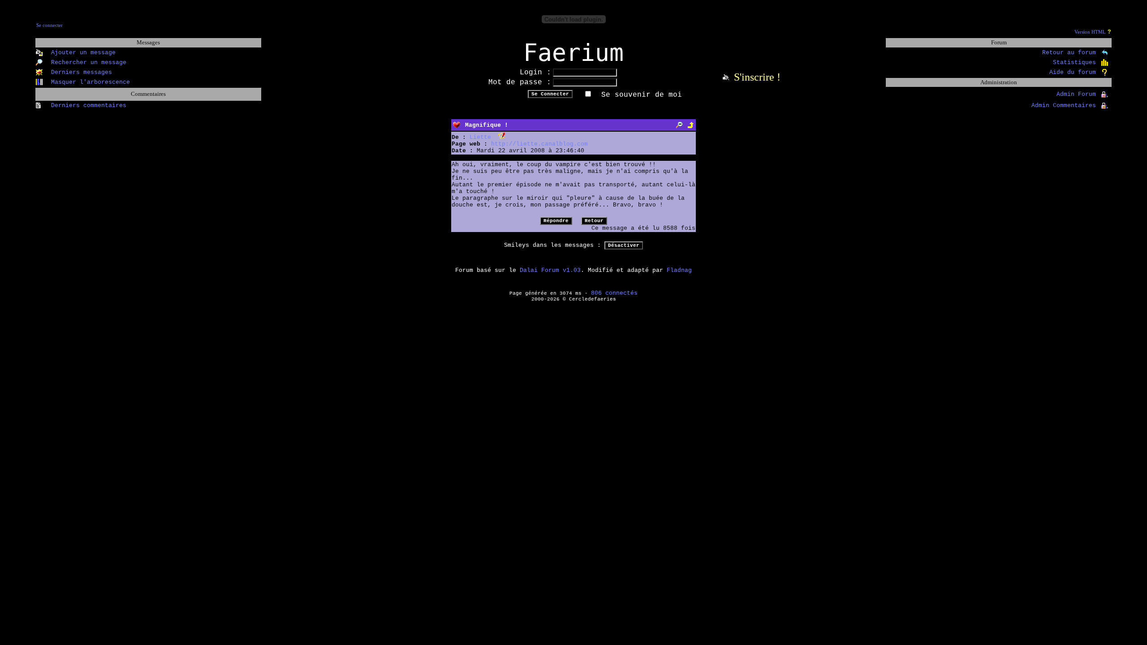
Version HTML (1090, 32)
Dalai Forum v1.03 (550, 270)
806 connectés (614, 293)
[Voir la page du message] (679, 125)
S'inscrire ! (757, 77)
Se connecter (49, 25)
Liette (480, 137)
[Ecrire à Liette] (501, 137)
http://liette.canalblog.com (539, 144)
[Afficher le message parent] (690, 125)
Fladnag (679, 270)
